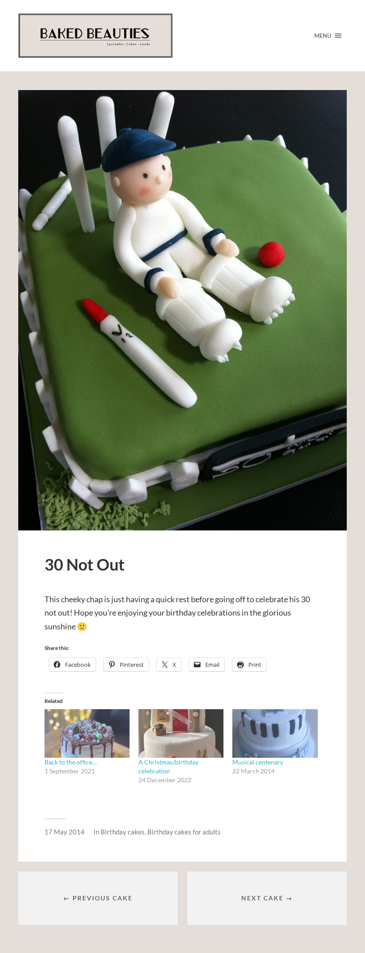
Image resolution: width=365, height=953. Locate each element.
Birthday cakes (123, 832)
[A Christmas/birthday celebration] (180, 733)
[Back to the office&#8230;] (87, 733)
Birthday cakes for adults (184, 832)
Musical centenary (257, 762)
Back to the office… (71, 762)
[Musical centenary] (274, 733)
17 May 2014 (65, 832)
